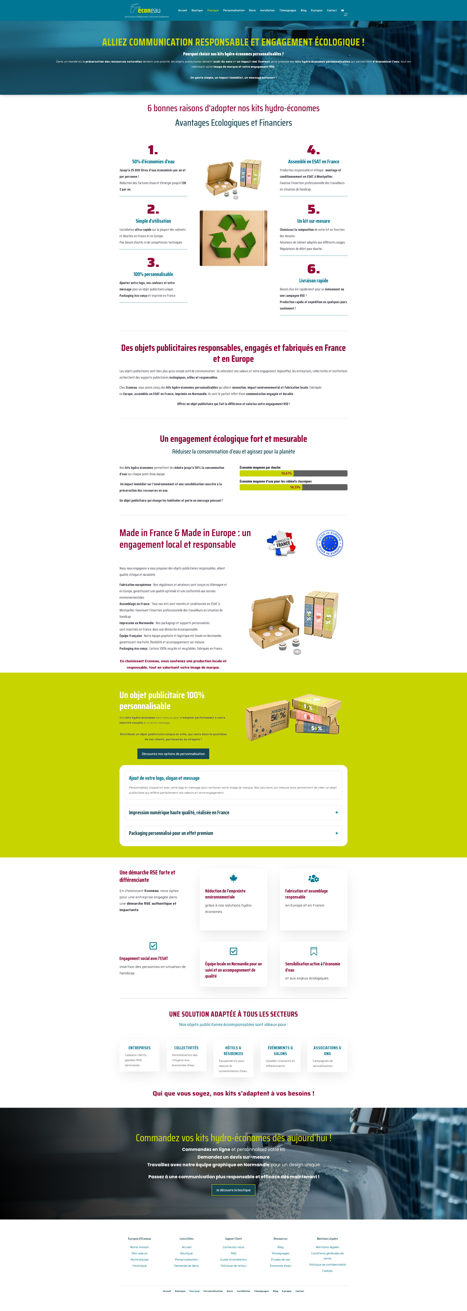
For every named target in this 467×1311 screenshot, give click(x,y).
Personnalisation (233, 11)
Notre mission (139, 1247)
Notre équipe (139, 1259)
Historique (139, 1265)
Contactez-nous (233, 1247)
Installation (267, 11)
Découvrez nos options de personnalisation (173, 754)
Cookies (327, 1271)
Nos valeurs (140, 1253)
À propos (317, 11)
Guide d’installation (233, 1259)
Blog (303, 11)
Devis (252, 11)
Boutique (197, 11)
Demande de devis (186, 1265)
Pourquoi (213, 11)
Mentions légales (327, 1247)
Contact (332, 11)
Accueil (182, 11)
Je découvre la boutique (233, 1190)
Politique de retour (233, 1265)
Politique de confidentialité (327, 1264)
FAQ (233, 1253)
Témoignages (287, 11)
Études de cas (280, 1259)
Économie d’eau (280, 1265)
